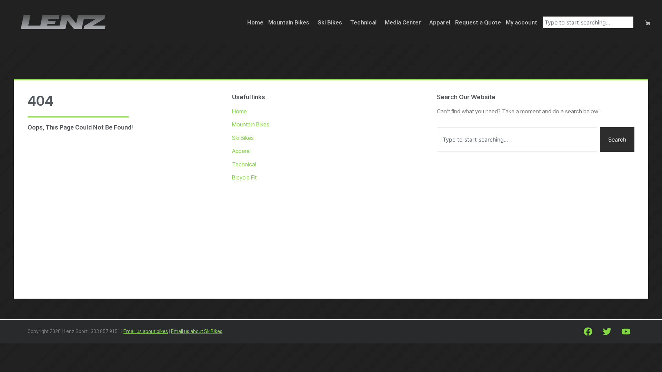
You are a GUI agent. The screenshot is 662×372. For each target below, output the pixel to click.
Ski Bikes (330, 22)
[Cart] (648, 22)
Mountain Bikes (288, 22)
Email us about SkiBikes (196, 331)
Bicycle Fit (244, 177)
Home (255, 22)
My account (521, 22)
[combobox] (588, 22)
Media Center (403, 22)
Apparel (439, 22)
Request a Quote (478, 22)
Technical (363, 22)
